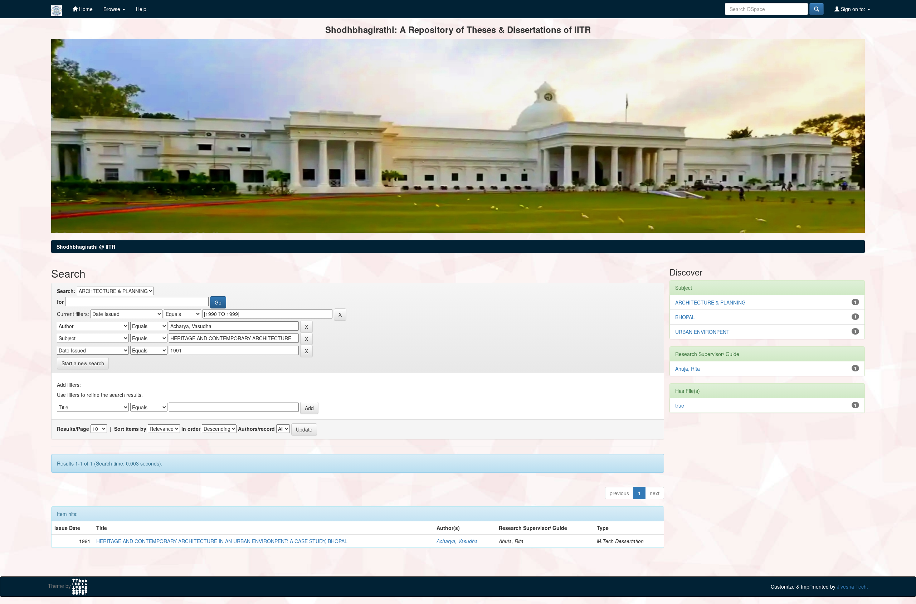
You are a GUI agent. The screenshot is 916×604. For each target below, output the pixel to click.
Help (141, 9)
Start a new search (83, 363)
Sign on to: (853, 9)
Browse (112, 9)
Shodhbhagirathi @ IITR (86, 246)
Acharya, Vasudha (457, 541)
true (679, 405)
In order (190, 428)
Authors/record (256, 428)
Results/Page (73, 428)
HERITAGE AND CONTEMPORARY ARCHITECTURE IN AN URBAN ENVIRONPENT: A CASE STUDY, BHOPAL (221, 541)
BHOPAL (685, 317)
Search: (66, 290)
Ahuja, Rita (687, 368)
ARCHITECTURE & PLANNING (710, 302)
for (60, 301)
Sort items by (130, 428)
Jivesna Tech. (852, 586)
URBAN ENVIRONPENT (702, 331)
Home (85, 9)
